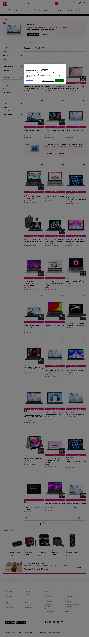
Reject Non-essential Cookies (48, 80)
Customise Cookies (29, 80)
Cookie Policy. (45, 70)
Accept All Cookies (59, 80)
